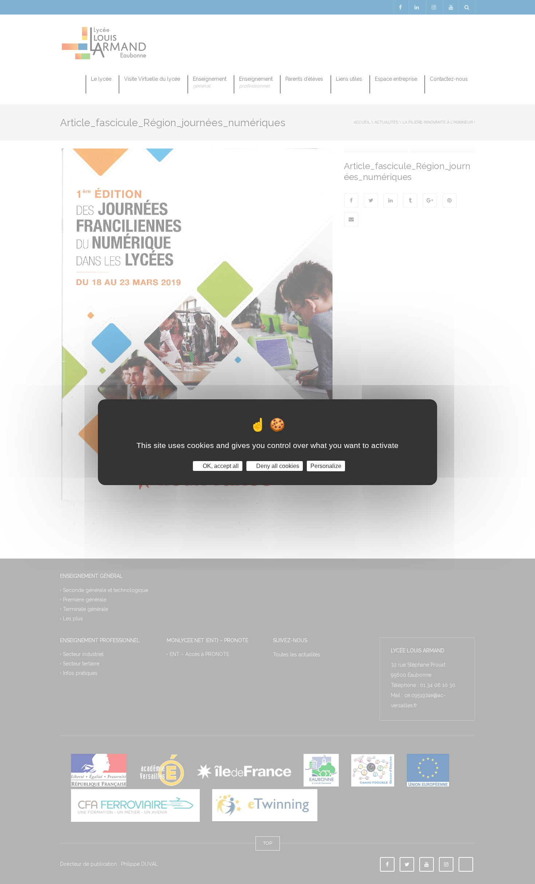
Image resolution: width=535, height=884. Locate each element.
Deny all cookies (277, 466)
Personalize (325, 466)
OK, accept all (220, 466)
